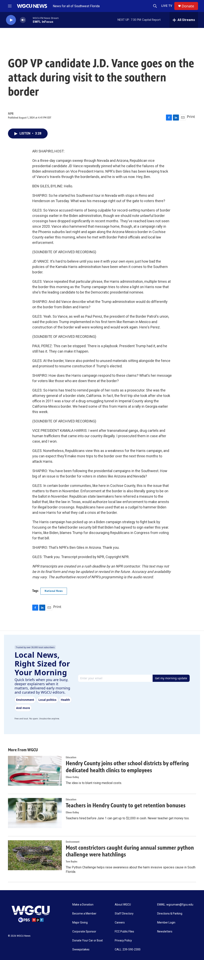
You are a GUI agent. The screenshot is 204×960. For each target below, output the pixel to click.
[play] (11, 20)
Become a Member (84, 913)
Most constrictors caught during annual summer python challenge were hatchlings (130, 851)
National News (54, 591)
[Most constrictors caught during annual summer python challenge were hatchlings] (35, 855)
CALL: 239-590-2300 (127, 949)
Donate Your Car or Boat (87, 940)
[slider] (29, 20)
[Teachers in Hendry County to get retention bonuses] (35, 813)
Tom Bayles (71, 861)
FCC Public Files (124, 931)
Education (71, 757)
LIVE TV (166, 5)
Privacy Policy (123, 940)
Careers (120, 922)
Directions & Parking (169, 913)
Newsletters (164, 931)
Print (191, 116)
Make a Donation (82, 904)
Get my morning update (171, 678)
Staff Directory (124, 913)
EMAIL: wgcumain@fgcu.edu (175, 904)
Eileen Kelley (72, 777)
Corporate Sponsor (84, 931)
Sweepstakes (80, 949)
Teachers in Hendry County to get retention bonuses (125, 805)
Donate (188, 6)
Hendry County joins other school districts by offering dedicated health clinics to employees (127, 767)
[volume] (23, 20)
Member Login (166, 922)
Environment (72, 841)
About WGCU (123, 904)
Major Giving (80, 922)
